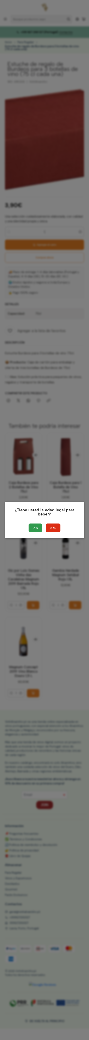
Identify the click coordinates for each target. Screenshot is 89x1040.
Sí (36, 528)
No (54, 528)
